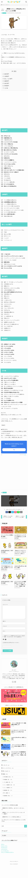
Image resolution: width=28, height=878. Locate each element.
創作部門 (6, 74)
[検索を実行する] (25, 826)
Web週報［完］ (7, 779)
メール (5, 626)
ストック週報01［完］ (9, 784)
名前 (4, 621)
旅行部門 (6, 83)
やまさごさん (4, 845)
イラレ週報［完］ (8, 782)
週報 (5, 774)
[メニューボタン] (2, 2)
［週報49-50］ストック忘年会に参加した (11, 816)
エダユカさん (4, 849)
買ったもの (6, 771)
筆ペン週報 (6, 792)
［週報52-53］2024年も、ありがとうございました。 (13, 809)
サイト (4, 631)
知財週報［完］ (7, 790)
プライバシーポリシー (14, 861)
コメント (5, 604)
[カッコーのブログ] (14, 2)
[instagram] (15, 682)
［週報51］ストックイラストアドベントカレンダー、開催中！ (13, 813)
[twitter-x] (13, 682)
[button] (7, 512)
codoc (25, 454)
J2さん (2, 844)
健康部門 (6, 81)
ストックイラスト (8, 768)
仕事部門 (6, 76)
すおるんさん (4, 847)
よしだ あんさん (5, 850)
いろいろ (4, 492)
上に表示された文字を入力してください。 (11, 642)
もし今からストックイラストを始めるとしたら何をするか (14, 820)
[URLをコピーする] (21, 512)
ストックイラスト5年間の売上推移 (10, 805)
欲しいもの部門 (8, 78)
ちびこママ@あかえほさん (7, 852)
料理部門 (6, 85)
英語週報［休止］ (7, 795)
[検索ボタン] (26, 2)
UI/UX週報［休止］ (8, 776)
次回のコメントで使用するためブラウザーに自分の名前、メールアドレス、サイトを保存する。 (14, 636)
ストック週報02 (7, 787)
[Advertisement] (14, 109)
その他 (6, 88)
